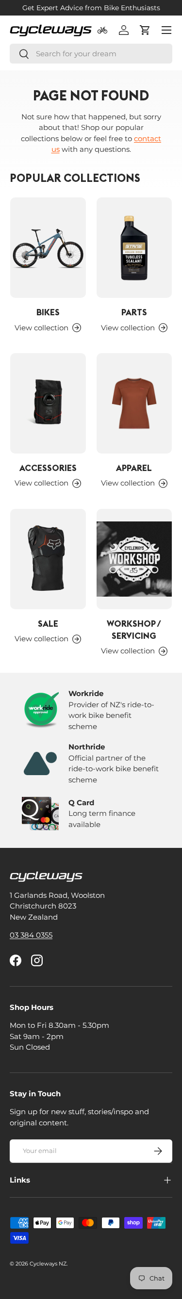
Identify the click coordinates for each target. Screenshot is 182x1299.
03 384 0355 (31, 935)
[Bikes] (48, 247)
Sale (48, 623)
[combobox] (91, 54)
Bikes (48, 312)
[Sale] (48, 559)
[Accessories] (48, 403)
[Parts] (134, 247)
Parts (134, 312)
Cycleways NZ (48, 1263)
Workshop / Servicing (134, 629)
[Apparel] (134, 403)
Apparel (134, 467)
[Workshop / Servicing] (134, 559)
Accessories (48, 467)
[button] (145, 30)
